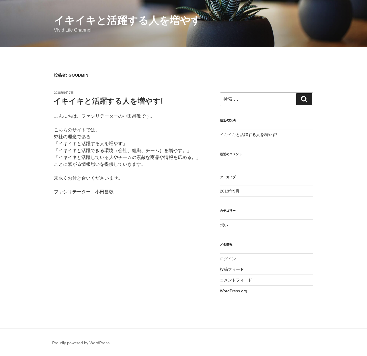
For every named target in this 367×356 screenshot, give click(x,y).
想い (224, 225)
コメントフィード (236, 280)
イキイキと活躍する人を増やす (127, 20)
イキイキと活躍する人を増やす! (108, 101)
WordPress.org (233, 291)
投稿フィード (232, 269)
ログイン (228, 258)
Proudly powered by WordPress (81, 343)
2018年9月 (229, 191)
